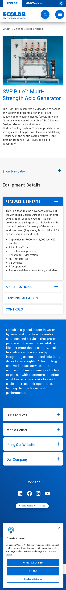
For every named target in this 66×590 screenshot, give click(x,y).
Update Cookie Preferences (32, 506)
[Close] (59, 527)
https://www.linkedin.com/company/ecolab (20, 493)
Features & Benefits (23, 202)
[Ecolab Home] (13, 15)
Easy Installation (22, 298)
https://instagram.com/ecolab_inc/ (38, 493)
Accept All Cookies (33, 563)
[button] (45, 14)
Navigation (15, 171)
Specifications (19, 287)
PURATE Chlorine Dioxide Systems (23, 28)
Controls (14, 309)
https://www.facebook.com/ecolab (29, 493)
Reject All (33, 571)
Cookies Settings (33, 579)
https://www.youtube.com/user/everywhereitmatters (47, 493)
